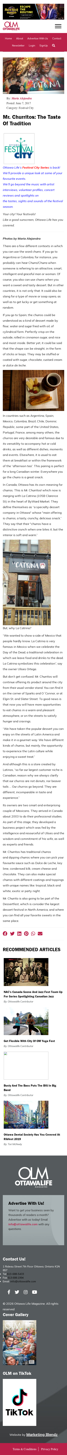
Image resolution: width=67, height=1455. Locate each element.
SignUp (43, 45)
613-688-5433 (15, 1274)
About (19, 38)
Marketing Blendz (42, 1434)
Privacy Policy (49, 1449)
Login (32, 45)
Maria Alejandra (22, 98)
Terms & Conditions (24, 1449)
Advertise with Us (37, 38)
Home (8, 38)
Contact (56, 38)
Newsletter (18, 45)
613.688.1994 (16, 1277)
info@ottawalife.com (23, 1224)
